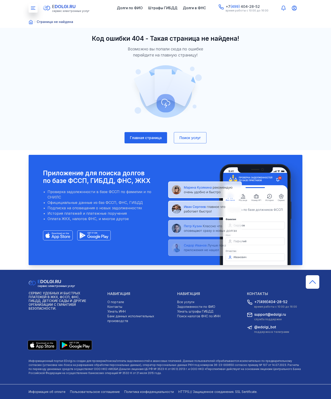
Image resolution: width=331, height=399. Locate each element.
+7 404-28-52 (243, 6)
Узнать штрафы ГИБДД (195, 311)
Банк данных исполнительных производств (130, 318)
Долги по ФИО (130, 8)
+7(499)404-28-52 (271, 302)
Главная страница (146, 137)
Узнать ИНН (116, 311)
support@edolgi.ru (270, 314)
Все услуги (185, 302)
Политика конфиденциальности (149, 392)
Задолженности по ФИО (196, 307)
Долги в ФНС (194, 8)
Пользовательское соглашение (95, 392)
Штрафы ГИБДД (162, 8)
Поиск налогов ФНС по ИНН (198, 316)
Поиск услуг (190, 137)
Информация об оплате (47, 392)
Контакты (114, 307)
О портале (115, 302)
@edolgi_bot (265, 327)
